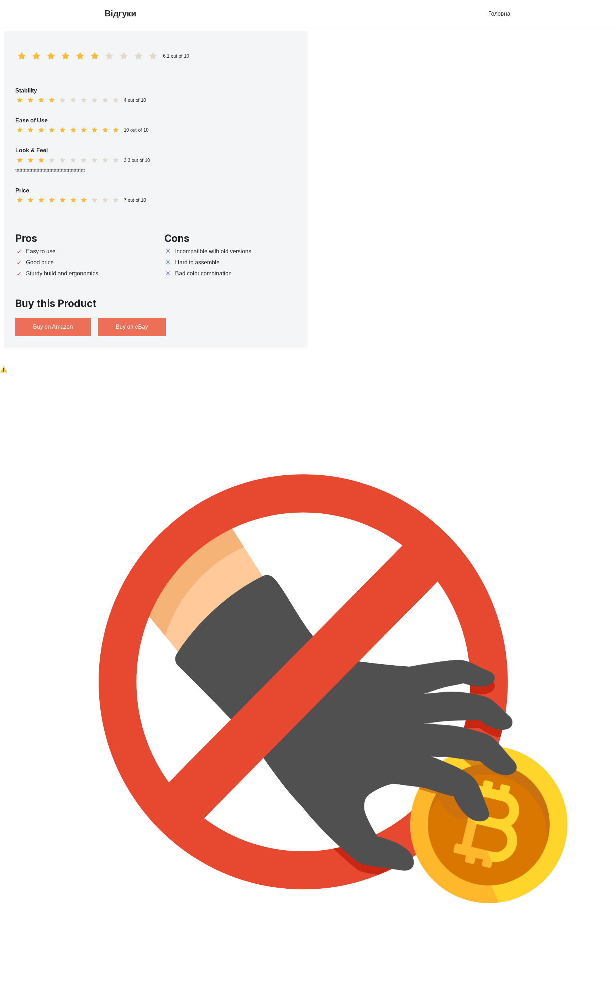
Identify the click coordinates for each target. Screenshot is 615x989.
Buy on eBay (132, 327)
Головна (499, 14)
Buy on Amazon (53, 327)
